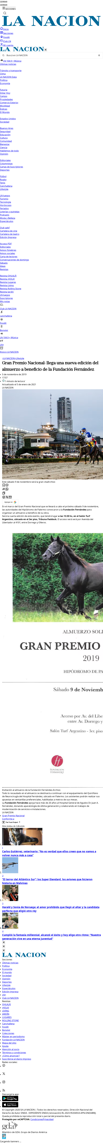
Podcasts (4, 214)
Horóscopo (5, 205)
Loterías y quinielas (9, 211)
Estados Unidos (8, 118)
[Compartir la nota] (3, 489)
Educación (5, 134)
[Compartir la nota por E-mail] (10, 497)
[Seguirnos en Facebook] (3, 1066)
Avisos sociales (7, 253)
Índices (3, 109)
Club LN (7, 41)
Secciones (8, 33)
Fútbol (3, 176)
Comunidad (6, 141)
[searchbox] (50, 55)
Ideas (2, 266)
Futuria (3, 89)
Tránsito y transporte (10, 70)
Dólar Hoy (5, 93)
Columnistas (6, 163)
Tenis (2, 182)
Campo (3, 96)
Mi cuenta (8, 45)
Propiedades (6, 99)
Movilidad (5, 105)
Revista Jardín (7, 291)
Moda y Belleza (7, 218)
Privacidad (48, 1119)
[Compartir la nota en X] (7, 497)
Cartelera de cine (8, 230)
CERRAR (3, 2)
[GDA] (10, 1128)
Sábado (4, 262)
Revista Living (7, 285)
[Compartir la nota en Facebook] (3, 497)
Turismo (4, 198)
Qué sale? (5, 227)
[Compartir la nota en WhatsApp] (7, 489)
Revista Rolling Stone (10, 288)
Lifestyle (19, 358)
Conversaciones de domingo (14, 259)
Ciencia (3, 147)
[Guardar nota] (3, 485)
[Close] (3, 942)
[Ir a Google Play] (10, 1100)
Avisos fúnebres (8, 250)
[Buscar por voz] (99, 55)
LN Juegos (5, 195)
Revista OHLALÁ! (8, 275)
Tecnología (5, 202)
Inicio (6, 29)
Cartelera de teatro (9, 234)
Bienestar (5, 144)
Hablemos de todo (9, 150)
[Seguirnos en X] (3, 1074)
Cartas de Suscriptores (11, 166)
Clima (3, 73)
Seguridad (5, 131)
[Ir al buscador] (5, 13)
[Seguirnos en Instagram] (3, 1082)
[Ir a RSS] (3, 1091)
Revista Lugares (8, 282)
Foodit (6, 37)
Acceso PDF (6, 243)
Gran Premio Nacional (13, 815)
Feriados (4, 208)
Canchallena (6, 186)
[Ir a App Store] (10, 1106)
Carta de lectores (8, 256)
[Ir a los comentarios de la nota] (7, 485)
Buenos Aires (6, 128)
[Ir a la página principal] (51, 25)
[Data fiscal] (4, 1138)
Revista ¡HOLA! (7, 279)
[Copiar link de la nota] (3, 493)
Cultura (4, 137)
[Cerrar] (45, 50)
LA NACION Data (8, 76)
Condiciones (36, 1119)
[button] (51, 200)
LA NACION (8, 358)
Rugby (3, 179)
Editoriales (5, 160)
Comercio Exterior (9, 102)
